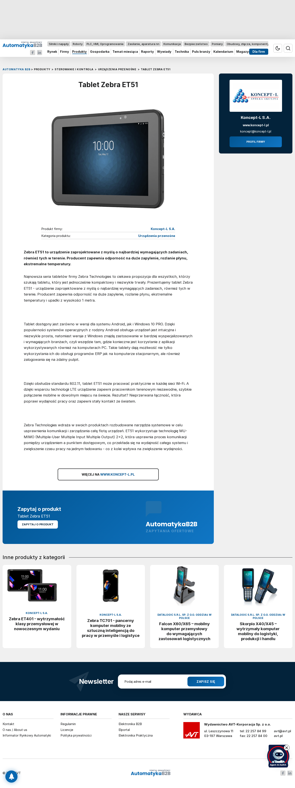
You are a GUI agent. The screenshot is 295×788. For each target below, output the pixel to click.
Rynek (52, 52)
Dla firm (258, 52)
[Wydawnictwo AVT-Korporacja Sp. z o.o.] (191, 732)
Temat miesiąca (125, 52)
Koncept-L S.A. (163, 229)
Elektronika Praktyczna (136, 735)
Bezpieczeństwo (196, 44)
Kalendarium (223, 52)
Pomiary (217, 44)
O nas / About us (15, 730)
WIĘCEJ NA (108, 474)
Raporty (147, 52)
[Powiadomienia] (11, 776)
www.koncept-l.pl (256, 125)
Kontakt (8, 724)
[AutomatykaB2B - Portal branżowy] (22, 44)
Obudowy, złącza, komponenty (248, 44)
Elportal (124, 730)
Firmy (64, 52)
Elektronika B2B (130, 724)
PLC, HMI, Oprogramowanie (105, 44)
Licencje (66, 730)
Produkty (79, 52)
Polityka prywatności (76, 735)
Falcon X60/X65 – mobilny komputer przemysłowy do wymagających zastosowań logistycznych (184, 631)
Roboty (77, 44)
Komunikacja (172, 44)
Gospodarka (99, 52)
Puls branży (201, 52)
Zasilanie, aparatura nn (143, 44)
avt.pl (278, 736)
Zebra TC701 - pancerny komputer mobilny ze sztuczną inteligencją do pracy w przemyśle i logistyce (111, 628)
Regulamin (68, 724)
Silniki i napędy (59, 44)
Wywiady (164, 52)
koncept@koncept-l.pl (255, 131)
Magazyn (243, 52)
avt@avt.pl (282, 731)
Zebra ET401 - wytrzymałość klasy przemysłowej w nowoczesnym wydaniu (37, 623)
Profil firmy (255, 141)
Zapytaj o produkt (38, 524)
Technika (182, 52)
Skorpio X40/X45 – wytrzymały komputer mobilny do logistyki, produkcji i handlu (258, 631)
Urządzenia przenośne (156, 236)
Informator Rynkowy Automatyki (27, 735)
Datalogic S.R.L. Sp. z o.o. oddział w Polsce (184, 616)
